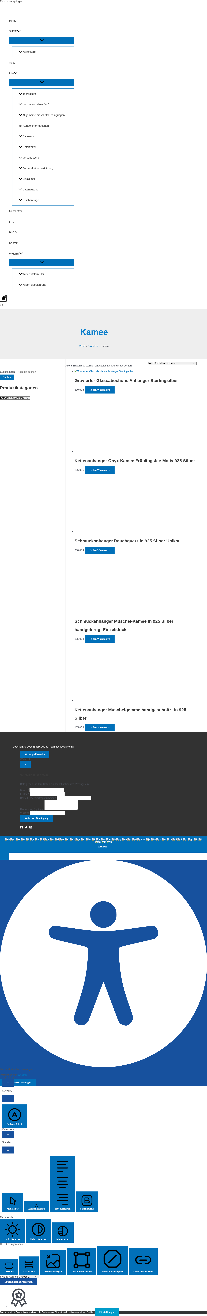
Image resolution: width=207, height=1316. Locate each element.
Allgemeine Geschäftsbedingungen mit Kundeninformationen (41, 120)
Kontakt (13, 243)
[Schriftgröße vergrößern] (8, 1083)
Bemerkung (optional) (32, 809)
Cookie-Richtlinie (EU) (35, 104)
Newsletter (15, 211)
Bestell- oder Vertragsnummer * (38, 798)
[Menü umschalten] (41, 40)
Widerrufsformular (33, 274)
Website (24, 812)
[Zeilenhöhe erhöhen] (8, 1134)
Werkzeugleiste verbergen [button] (18, 1082)
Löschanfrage (30, 200)
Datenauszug (30, 189)
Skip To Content (9, 1276)
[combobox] (103, 844)
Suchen (7, 377)
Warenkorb (29, 51)
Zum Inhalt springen (11, 1)
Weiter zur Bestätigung (36, 818)
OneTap (22, 1074)
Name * (24, 790)
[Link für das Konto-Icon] (1, 305)
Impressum (29, 93)
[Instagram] (30, 827)
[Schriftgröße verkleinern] (8, 1098)
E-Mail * (24, 794)
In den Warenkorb (100, 389)
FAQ (12, 221)
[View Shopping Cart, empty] (3, 298)
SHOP (13, 31)
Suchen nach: (7, 371)
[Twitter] (26, 827)
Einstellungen (106, 1312)
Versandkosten (31, 157)
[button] (19, 31)
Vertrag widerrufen (35, 754)
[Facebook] (21, 827)
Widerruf (14, 253)
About (12, 62)
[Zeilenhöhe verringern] (8, 1150)
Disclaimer (28, 178)
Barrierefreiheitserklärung (37, 168)
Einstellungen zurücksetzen (19, 1281)
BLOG (13, 232)
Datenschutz (30, 136)
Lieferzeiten (29, 147)
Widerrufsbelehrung (34, 284)
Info (11, 73)
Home (12, 20)
